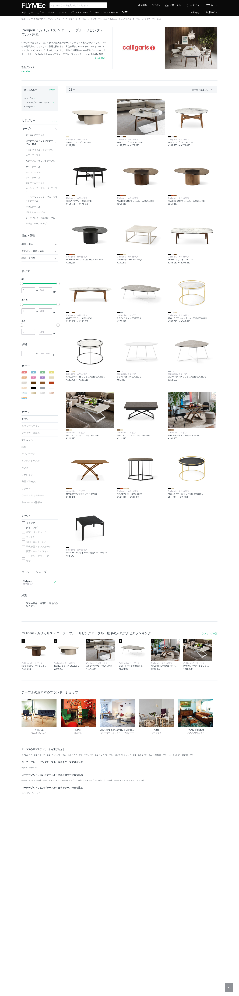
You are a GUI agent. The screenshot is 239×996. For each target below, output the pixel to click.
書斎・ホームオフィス (37, 551)
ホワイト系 (128, 780)
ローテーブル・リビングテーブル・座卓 (91, 19)
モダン (24, 768)
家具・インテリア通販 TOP (32, 19)
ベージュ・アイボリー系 (31, 780)
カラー (40, 12)
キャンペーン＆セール (106, 12)
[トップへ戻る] (229, 987)
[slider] (21, 283)
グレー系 (117, 780)
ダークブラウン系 (50, 780)
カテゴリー (27, 12)
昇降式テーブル (160, 755)
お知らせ (195, 12)
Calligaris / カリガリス (39, 30)
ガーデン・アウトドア (37, 556)
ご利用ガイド (210, 12)
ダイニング (31, 527)
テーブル (68, 19)
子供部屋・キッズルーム (38, 546)
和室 (28, 561)
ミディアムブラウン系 (92, 780)
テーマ (51, 12)
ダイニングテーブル (29, 755)
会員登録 (142, 5)
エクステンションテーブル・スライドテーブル (133, 755)
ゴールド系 (139, 780)
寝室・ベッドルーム (36, 532)
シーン (62, 12)
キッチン (30, 537)
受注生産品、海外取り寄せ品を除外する (42, 604)
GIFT (125, 12)
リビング (30, 522)
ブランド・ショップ (80, 12)
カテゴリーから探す (54, 19)
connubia (26, 71)
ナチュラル (33, 768)
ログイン (156, 5)
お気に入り (196, 5)
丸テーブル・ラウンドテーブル (86, 755)
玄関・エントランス (36, 542)
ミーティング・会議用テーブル (181, 755)
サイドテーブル (107, 755)
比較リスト (175, 5)
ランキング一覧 (209, 633)
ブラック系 (107, 780)
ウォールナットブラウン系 (70, 780)
